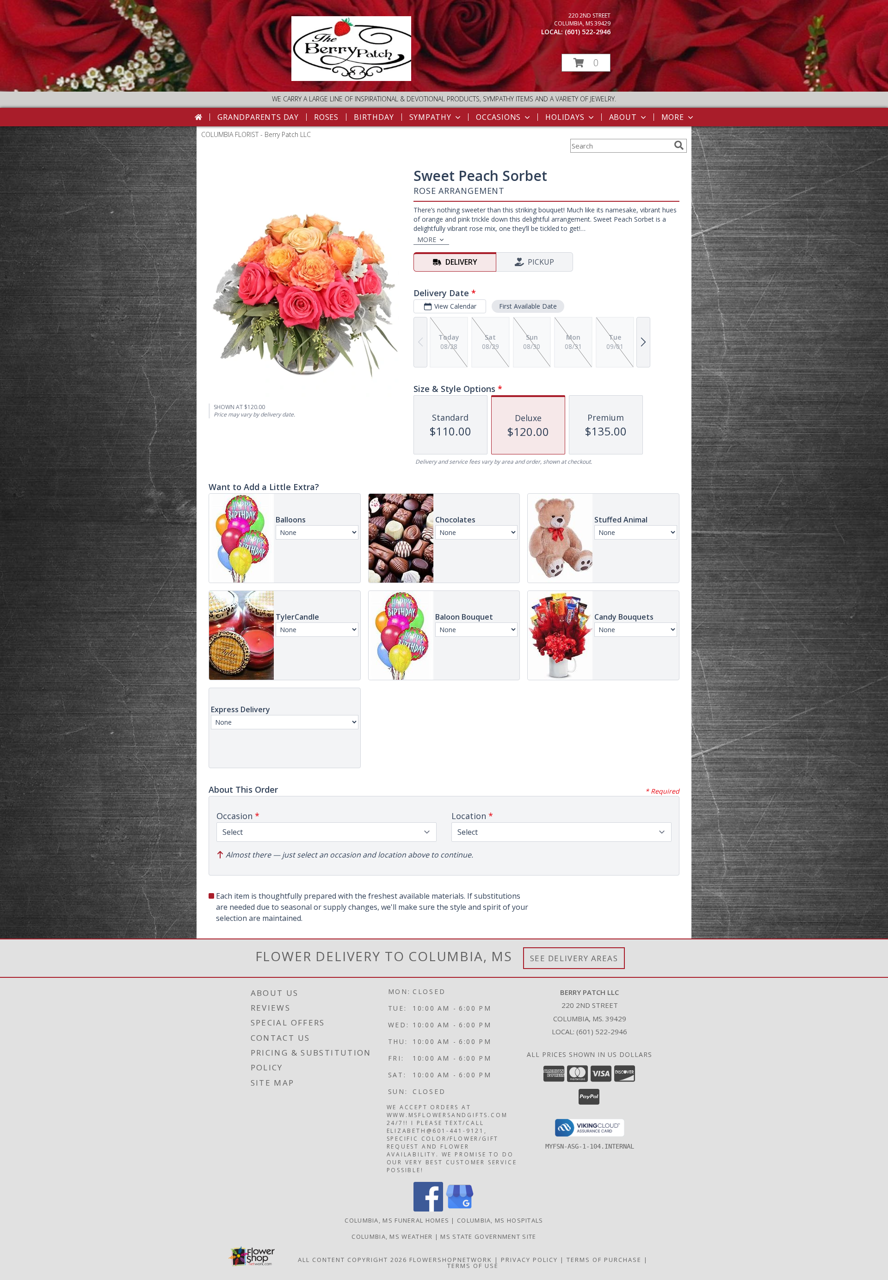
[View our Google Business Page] (460, 1209)
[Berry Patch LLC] (351, 78)
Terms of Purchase (604, 1259)
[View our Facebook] (428, 1209)
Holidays (564, 117)
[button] (585, 63)
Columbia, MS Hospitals (500, 1220)
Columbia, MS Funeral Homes (397, 1220)
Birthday (374, 117)
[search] (679, 145)
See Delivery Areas (574, 958)
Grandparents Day (258, 117)
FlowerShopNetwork (450, 1259)
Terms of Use (473, 1265)
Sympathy (430, 117)
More (672, 117)
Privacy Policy (529, 1259)
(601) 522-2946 (587, 31)
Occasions (498, 117)
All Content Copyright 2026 (352, 1259)
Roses (326, 117)
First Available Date (528, 306)
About (623, 117)
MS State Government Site (488, 1236)
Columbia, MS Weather (392, 1236)
